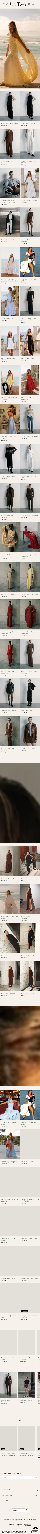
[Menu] (3, 4)
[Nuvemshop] (15, 1525)
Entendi (35, 1531)
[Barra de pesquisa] (7, 4)
